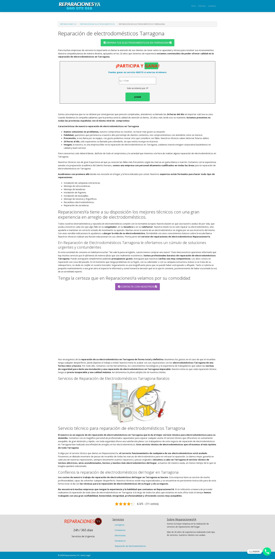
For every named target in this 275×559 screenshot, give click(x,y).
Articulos (202, 6)
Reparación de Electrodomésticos (97, 24)
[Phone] (267, 551)
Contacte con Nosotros (137, 286)
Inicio (193, 6)
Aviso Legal (85, 555)
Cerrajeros (119, 524)
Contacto (212, 6)
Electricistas (120, 535)
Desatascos (120, 540)
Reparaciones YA (68, 24)
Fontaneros (120, 530)
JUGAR (137, 96)
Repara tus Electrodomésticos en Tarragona (137, 42)
